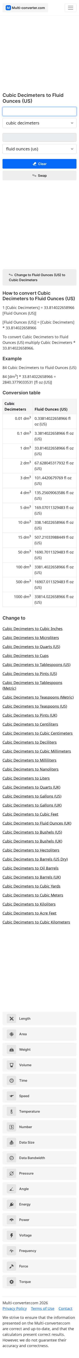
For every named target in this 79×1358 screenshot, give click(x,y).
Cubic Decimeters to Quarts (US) (31, 646)
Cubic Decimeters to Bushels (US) (32, 832)
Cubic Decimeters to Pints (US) (30, 673)
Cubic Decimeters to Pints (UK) (30, 715)
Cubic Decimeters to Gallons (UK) (32, 805)
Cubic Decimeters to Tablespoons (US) (36, 664)
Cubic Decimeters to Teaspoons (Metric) (38, 697)
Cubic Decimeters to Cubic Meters (33, 895)
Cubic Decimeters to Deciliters (30, 742)
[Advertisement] (39, 56)
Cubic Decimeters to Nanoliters (31, 769)
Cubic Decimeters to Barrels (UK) (32, 877)
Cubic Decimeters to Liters (26, 778)
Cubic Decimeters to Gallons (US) (32, 796)
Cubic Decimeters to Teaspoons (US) (35, 706)
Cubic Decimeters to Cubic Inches (33, 628)
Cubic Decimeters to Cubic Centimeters (38, 733)
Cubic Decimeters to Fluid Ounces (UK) (37, 823)
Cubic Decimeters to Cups (26, 655)
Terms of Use (42, 1308)
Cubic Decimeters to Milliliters (29, 760)
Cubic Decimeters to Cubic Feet (30, 814)
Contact (65, 1308)
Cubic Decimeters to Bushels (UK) (32, 841)
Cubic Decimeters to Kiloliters (29, 904)
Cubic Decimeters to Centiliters (30, 724)
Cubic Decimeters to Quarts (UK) (31, 787)
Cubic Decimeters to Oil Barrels (31, 868)
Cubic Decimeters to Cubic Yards (31, 886)
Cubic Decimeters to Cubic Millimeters (37, 751)
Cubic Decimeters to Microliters (31, 637)
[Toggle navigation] (70, 8)
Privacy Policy (15, 1308)
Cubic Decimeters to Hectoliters (31, 850)
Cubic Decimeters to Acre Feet (29, 913)
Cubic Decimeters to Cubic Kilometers (36, 922)
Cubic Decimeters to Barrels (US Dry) (35, 859)
